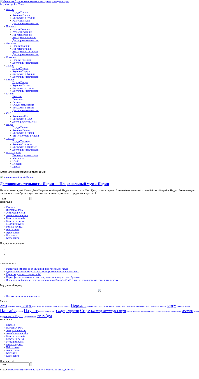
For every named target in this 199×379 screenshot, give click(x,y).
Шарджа (154, 311)
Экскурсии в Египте (23, 107)
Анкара (26, 306)
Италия (10, 9)
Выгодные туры (14, 210)
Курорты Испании (22, 34)
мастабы (187, 311)
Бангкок (41, 306)
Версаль (78, 305)
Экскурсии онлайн (16, 212)
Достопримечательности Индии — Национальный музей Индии (54, 184)
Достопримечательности (25, 23)
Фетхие (129, 311)
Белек (55, 306)
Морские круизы (15, 224)
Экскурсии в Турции (23, 74)
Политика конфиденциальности (23, 296)
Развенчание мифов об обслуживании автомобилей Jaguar (37, 268)
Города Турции (20, 68)
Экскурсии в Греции (23, 88)
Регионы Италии (21, 20)
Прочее (16, 166)
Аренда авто (12, 232)
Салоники (52, 311)
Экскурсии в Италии (23, 18)
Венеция (67, 306)
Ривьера (41, 311)
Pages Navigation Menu (12, 4)
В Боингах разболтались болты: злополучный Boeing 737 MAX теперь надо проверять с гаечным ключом (62, 280)
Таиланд (10, 138)
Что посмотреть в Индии (25, 135)
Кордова (163, 306)
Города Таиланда (21, 141)
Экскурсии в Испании (24, 37)
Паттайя (8, 310)
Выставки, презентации (25, 155)
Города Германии (21, 60)
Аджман (10, 306)
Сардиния (72, 311)
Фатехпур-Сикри (114, 311)
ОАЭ (9, 113)
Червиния (146, 311)
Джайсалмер (130, 306)
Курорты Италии (21, 15)
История (16, 102)
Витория (90, 306)
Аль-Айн (17, 306)
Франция (11, 43)
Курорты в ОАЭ (21, 116)
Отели (15, 161)
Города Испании (21, 29)
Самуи (60, 311)
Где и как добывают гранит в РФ (23, 274)
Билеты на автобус (16, 218)
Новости (17, 96)
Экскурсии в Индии (23, 133)
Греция (10, 79)
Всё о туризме (13, 152)
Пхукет (31, 310)
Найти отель (12, 229)
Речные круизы (14, 226)
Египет (10, 93)
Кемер (142, 306)
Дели (123, 306)
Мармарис (180, 306)
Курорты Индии (21, 130)
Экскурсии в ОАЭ (22, 119)
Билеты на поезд (15, 221)
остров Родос (13, 316)
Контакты (11, 235)
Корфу (171, 306)
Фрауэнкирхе (138, 311)
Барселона (48, 306)
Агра (3, 306)
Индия (9, 124)
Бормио (60, 306)
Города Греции (20, 82)
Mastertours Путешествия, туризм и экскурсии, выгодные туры (41, 369)
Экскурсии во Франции (25, 51)
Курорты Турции (21, 71)
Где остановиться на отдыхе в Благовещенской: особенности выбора (42, 271)
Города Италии (20, 12)
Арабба (35, 306)
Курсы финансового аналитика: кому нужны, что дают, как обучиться (43, 277)
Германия (11, 57)
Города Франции (21, 46)
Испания (11, 26)
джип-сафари (176, 311)
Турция (10, 65)
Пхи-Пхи (19, 311)
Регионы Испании (22, 32)
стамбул (44, 315)
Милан (187, 306)
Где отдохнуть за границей (104, 306)
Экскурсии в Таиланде (24, 147)
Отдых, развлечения (23, 104)
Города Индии (20, 127)
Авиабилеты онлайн (17, 215)
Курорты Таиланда (22, 144)
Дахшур (118, 306)
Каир (138, 306)
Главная (10, 207)
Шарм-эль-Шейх (164, 311)
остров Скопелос (30, 316)
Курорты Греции (21, 85)
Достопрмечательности (24, 121)
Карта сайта (12, 238)
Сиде (85, 310)
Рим (46, 311)
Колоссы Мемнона (152, 306)
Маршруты (18, 158)
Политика (17, 99)
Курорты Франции (22, 48)
